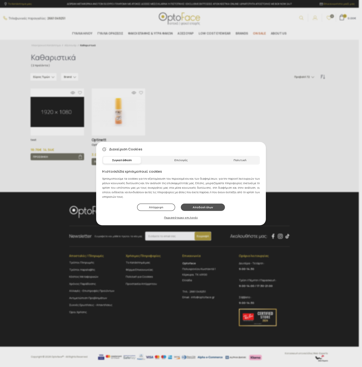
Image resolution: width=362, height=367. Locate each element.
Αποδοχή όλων (203, 207)
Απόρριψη (156, 207)
